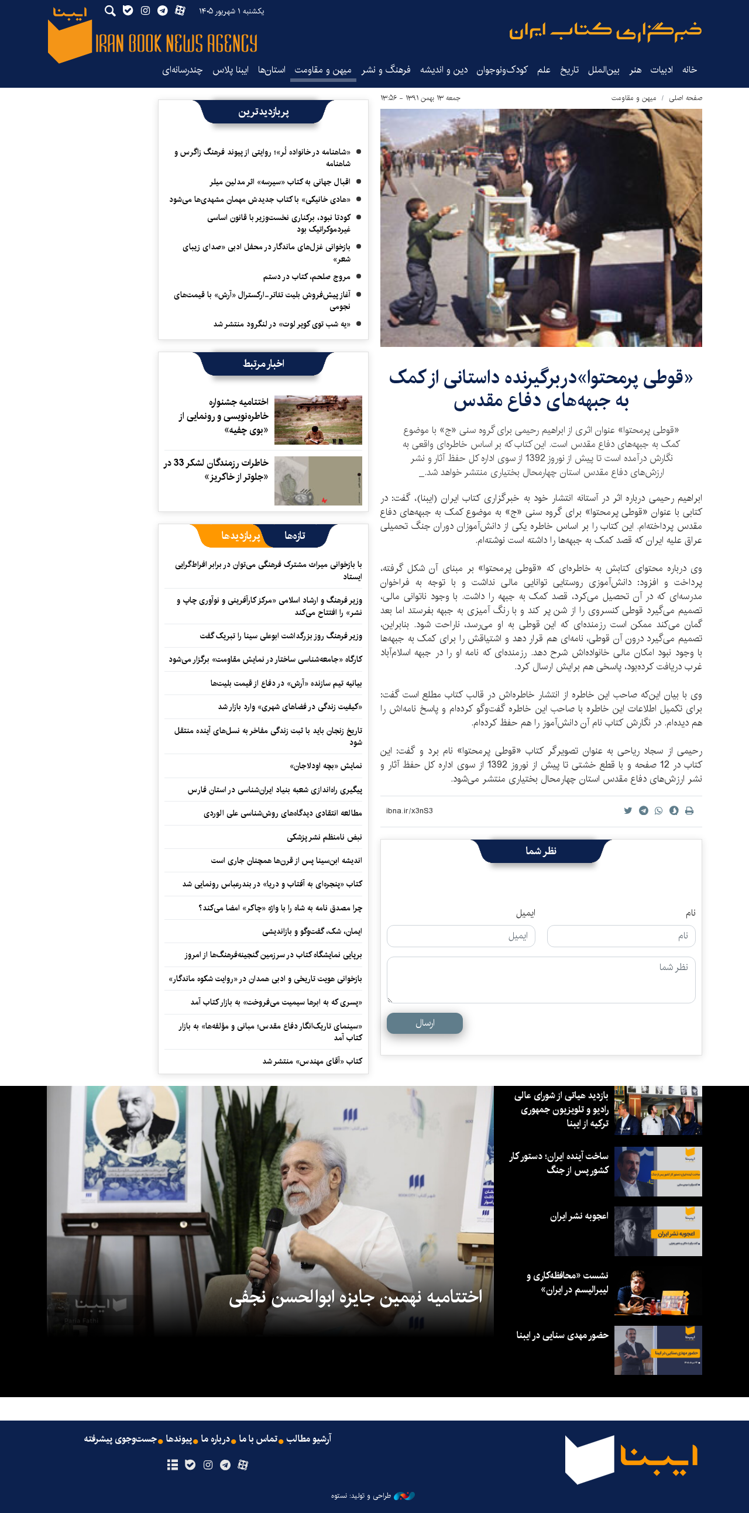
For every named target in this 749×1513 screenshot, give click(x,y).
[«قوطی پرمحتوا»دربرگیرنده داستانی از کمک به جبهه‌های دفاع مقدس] (541, 228)
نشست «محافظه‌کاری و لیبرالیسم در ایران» (568, 1283)
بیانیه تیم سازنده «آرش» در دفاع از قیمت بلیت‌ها (286, 683)
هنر (635, 70)
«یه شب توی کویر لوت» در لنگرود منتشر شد (282, 324)
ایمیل (525, 913)
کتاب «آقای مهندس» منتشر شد (312, 1061)
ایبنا (605, 32)
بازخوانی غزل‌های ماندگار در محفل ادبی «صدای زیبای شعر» (267, 252)
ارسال (425, 1023)
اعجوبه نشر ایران (579, 1216)
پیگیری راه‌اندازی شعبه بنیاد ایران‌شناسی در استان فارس (275, 789)
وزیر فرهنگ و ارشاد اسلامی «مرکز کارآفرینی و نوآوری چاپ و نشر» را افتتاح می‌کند (269, 606)
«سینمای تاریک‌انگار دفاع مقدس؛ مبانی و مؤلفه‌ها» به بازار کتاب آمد (271, 1032)
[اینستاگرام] (207, 1465)
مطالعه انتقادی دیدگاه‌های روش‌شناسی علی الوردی (283, 813)
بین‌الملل (604, 70)
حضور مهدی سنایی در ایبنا (563, 1335)
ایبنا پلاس (230, 70)
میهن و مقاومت (323, 70)
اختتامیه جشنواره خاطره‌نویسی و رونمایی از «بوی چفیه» (224, 416)
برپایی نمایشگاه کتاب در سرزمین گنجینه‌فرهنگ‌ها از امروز (273, 954)
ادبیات (662, 70)
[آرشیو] (172, 1465)
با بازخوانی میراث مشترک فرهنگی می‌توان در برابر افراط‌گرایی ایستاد (268, 570)
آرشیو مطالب (309, 1439)
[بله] (190, 1465)
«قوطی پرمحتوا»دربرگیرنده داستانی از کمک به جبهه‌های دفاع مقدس (541, 388)
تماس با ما (258, 1439)
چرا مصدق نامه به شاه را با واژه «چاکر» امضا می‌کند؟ (280, 908)
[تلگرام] (225, 1465)
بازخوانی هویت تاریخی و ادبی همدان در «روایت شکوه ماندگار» (265, 978)
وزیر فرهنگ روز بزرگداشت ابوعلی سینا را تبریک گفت (281, 636)
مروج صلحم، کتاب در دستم (307, 276)
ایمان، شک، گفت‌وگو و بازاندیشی (312, 931)
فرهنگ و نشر (386, 70)
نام (691, 913)
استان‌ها (272, 70)
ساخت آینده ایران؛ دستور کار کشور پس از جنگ (559, 1163)
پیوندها (179, 1439)
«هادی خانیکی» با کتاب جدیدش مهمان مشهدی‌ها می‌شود (260, 199)
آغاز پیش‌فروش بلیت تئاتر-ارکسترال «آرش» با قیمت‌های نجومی (262, 300)
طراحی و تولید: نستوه (361, 1496)
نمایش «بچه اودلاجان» (326, 765)
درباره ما (215, 1439)
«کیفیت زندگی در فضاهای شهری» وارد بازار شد (290, 706)
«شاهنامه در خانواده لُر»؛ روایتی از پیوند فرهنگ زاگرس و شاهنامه (262, 158)
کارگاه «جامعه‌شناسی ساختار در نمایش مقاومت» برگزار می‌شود (265, 659)
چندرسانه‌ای (182, 70)
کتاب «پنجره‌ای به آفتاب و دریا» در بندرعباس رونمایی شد (272, 884)
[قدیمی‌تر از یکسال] (318, 420)
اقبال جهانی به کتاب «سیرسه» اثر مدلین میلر (280, 182)
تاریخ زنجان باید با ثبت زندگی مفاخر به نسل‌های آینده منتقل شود (268, 736)
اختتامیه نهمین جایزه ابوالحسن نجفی (355, 1297)
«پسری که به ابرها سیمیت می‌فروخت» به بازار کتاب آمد (276, 1002)
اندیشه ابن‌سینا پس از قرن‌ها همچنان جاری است (286, 860)
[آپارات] (243, 1465)
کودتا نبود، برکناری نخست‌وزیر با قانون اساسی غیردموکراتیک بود (279, 223)
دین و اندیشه (444, 70)
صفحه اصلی (685, 98)
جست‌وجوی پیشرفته (120, 1439)
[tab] (295, 536)
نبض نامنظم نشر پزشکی (324, 837)
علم (544, 70)
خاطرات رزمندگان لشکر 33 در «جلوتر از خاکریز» (216, 470)
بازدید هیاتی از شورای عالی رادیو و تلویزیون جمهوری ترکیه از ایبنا (561, 1110)
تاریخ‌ (569, 70)
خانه (690, 70)
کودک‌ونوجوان (502, 70)
